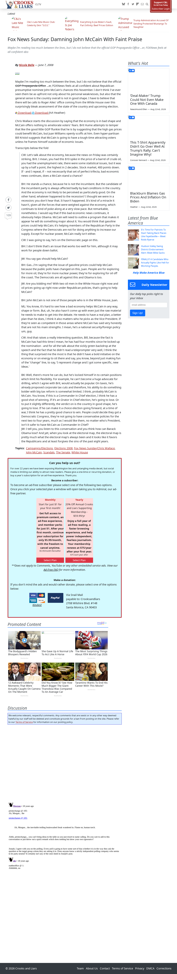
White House (79, 452)
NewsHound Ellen (138, 109)
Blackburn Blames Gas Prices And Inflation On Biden (148, 197)
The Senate (63, 452)
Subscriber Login (161, 8)
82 (130, 168)
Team (80, 968)
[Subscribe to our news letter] (142, 4)
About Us (92, 968)
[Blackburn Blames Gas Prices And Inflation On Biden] (148, 177)
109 (8, 215)
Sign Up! (137, 312)
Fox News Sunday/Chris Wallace (94, 448)
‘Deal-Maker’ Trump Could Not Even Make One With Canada (147, 99)
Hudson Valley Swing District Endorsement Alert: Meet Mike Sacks (153, 249)
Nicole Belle (26, 65)
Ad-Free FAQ (51, 570)
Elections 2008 (63, 448)
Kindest (37, 605)
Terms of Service (24, 722)
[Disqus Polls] (65, 762)
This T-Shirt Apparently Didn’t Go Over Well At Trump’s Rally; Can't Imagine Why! (147, 148)
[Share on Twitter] (8, 208)
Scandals (49, 452)
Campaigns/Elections (39, 448)
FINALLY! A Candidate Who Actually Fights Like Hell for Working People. (155, 262)
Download (24, 113)
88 (130, 70)
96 (130, 117)
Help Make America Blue (149, 272)
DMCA (150, 968)
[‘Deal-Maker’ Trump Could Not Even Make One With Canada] (148, 80)
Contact (105, 968)
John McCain (34, 452)
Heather (134, 206)
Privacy (139, 968)
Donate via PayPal (55, 598)
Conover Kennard (138, 160)
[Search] (147, 4)
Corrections (164, 968)
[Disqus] (65, 836)
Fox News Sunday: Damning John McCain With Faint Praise (75, 39)
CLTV (38, 4)
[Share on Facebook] (8, 200)
